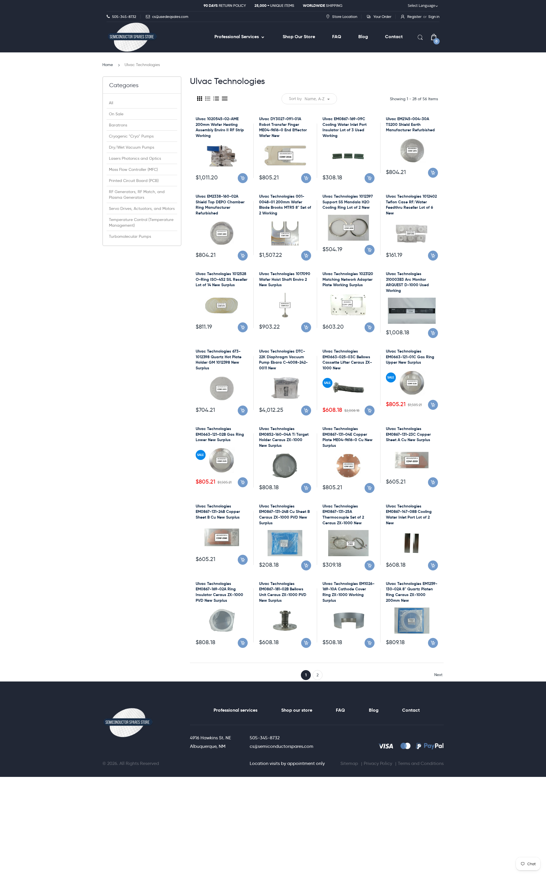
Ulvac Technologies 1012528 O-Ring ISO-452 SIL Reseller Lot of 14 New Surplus (221, 279)
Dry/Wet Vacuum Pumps (131, 147)
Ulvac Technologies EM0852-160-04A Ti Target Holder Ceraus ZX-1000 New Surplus (284, 437)
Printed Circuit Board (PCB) (134, 180)
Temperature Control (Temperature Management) (141, 222)
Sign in (433, 16)
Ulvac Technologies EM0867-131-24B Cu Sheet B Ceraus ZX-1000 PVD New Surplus (284, 514)
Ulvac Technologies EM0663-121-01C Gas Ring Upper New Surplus (410, 357)
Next (438, 674)
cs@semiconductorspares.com (281, 746)
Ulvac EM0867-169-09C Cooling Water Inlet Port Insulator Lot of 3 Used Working (344, 127)
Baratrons (118, 125)
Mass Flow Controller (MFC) (133, 169)
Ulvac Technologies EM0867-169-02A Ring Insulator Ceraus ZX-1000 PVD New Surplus (219, 592)
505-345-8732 (265, 737)
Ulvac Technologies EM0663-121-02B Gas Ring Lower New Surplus (220, 434)
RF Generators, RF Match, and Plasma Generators (137, 194)
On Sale (116, 113)
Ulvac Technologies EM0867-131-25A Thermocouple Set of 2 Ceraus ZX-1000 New (343, 514)
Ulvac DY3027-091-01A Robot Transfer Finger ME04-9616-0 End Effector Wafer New (283, 127)
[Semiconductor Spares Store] (132, 37)
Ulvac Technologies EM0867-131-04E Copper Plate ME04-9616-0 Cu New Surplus (347, 437)
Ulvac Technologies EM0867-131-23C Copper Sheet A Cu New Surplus (408, 434)
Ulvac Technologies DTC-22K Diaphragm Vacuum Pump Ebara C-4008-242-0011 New (283, 360)
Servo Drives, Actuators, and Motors (142, 208)
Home (107, 64)
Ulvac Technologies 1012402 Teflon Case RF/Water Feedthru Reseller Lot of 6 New (411, 205)
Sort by (295, 98)
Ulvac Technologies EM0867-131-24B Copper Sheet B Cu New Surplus (218, 512)
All (111, 102)
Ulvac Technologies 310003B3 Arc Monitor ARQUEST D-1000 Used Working (407, 282)
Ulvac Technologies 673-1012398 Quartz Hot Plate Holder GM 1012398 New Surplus (218, 360)
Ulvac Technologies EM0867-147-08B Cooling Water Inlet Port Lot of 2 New (409, 514)
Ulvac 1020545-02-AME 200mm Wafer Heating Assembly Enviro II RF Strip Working (220, 127)
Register (414, 16)
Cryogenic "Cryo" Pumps (131, 136)
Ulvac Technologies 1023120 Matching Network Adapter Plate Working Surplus (347, 279)
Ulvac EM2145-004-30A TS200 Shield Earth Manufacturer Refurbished (410, 124)
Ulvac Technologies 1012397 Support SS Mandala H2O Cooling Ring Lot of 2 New (347, 202)
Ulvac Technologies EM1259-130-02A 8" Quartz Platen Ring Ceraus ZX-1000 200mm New (411, 592)
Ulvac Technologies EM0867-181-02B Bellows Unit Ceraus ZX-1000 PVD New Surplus (282, 592)
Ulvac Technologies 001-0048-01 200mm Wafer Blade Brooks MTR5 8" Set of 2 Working (285, 205)
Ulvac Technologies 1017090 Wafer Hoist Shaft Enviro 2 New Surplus (284, 279)
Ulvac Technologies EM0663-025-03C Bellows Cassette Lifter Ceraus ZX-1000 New (347, 360)
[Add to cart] (243, 178)
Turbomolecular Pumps (130, 236)
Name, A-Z (314, 98)
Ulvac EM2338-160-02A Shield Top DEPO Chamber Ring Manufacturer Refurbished (220, 205)
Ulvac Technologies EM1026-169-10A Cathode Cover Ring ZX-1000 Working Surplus (348, 592)
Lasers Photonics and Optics (135, 158)
